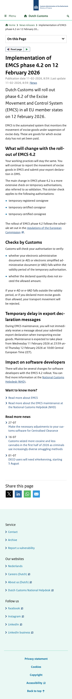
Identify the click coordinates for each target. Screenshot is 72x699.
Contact (13, 532)
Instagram (14, 616)
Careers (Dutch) (17, 574)
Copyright (36, 675)
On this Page (16, 39)
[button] (17, 49)
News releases (27, 25)
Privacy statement (36, 659)
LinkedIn (13, 624)
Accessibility (34, 683)
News (33, 83)
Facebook (14, 608)
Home (12, 25)
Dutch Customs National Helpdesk (29, 590)
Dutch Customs (38, 16)
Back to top (34, 691)
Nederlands (15, 566)
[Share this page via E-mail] (36, 494)
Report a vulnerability (21, 548)
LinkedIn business (19, 632)
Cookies (36, 667)
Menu (12, 16)
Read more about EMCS (23, 398)
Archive (12, 540)
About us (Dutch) (18, 582)
